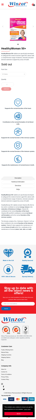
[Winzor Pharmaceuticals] (18, 4)
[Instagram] (2, 384)
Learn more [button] (27, 409)
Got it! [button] (18, 413)
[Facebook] (3, 386)
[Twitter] (4, 389)
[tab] (18, 178)
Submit (6, 308)
